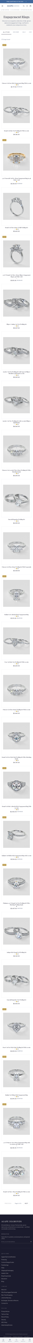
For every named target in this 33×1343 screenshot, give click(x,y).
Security (3, 1319)
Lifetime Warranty (6, 1297)
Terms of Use (5, 1314)
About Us (3, 1289)
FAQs (2, 1267)
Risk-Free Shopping (6, 1295)
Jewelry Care (4, 1273)
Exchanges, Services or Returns (9, 1300)
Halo (24, 32)
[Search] (23, 6)
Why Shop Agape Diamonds (9, 1292)
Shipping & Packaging (7, 1270)
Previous (8, 1203)
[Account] (27, 6)
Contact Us (4, 1303)
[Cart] (30, 6)
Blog (2, 1281)
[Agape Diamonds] (13, 6)
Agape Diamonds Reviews (8, 1257)
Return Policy (5, 1317)
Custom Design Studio (7, 1262)
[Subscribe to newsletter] (31, 1241)
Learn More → (21, 1)
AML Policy (4, 1322)
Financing (4, 1259)
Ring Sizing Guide (6, 1276)
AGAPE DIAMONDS (11, 1221)
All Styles (6, 32)
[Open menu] (2, 6)
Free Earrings (4, 1265)
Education (4, 1278)
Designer (16, 32)
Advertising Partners (6, 1325)
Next (26, 1203)
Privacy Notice (5, 1311)
